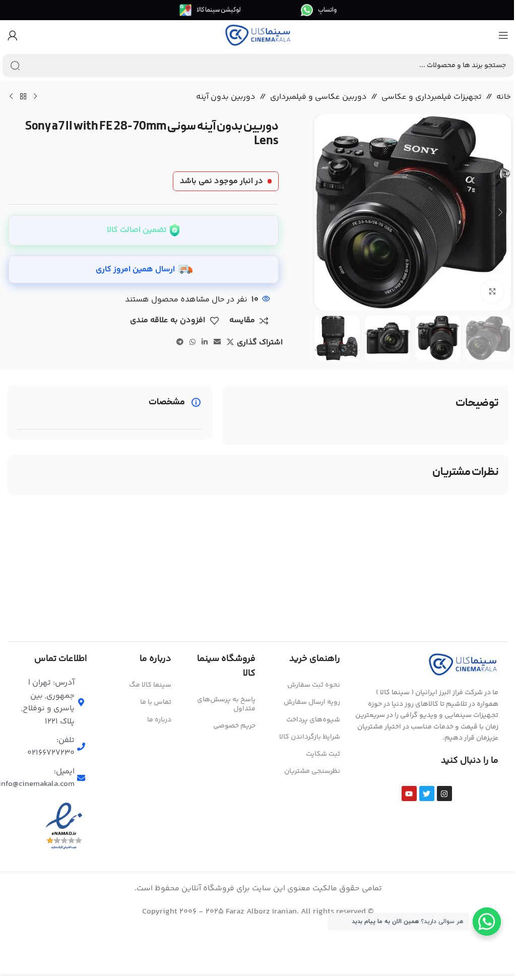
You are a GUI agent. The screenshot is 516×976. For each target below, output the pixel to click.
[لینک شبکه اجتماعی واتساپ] (192, 342)
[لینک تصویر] (463, 664)
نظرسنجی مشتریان (312, 771)
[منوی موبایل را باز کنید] (503, 35)
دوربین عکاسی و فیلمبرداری (318, 97)
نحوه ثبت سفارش (313, 685)
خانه (503, 97)
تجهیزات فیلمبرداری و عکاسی (431, 97)
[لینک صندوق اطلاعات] (319, 10)
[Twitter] (426, 793)
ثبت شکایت (323, 754)
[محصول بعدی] (11, 97)
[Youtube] (409, 793)
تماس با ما (155, 702)
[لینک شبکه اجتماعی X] (230, 342)
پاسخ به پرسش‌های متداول (226, 704)
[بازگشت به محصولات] (23, 97)
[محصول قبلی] (35, 97)
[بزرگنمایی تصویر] (492, 291)
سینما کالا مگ (150, 685)
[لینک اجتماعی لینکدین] (205, 342)
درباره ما (159, 719)
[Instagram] (444, 793)
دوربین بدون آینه (225, 97)
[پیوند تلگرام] (179, 342)
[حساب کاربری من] (13, 35)
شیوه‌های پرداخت (313, 719)
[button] (501, 212)
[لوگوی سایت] (258, 35)
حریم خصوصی (234, 725)
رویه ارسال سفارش (312, 702)
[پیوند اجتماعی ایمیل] (217, 342)
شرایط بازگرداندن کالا (309, 737)
